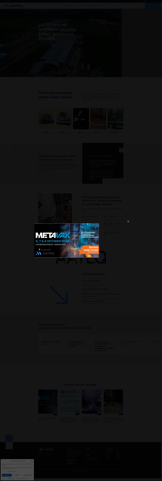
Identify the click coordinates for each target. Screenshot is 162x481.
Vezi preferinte (28, 475)
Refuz (17, 475)
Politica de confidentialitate (21, 478)
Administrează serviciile (12, 471)
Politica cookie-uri (11, 478)
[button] (32, 461)
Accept (7, 475)
